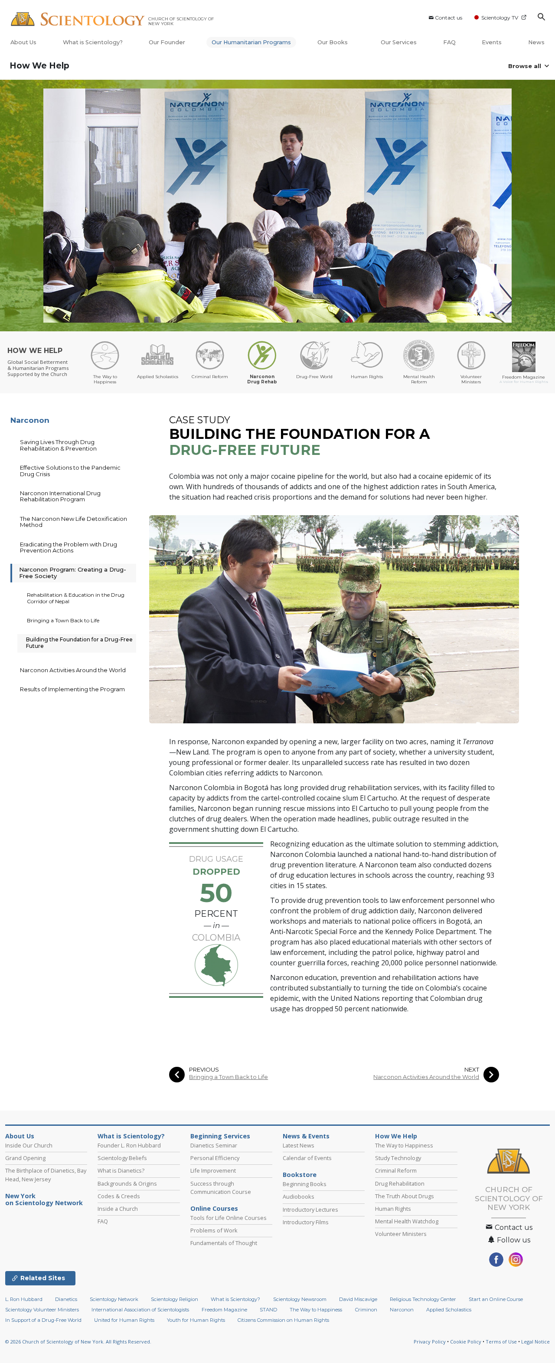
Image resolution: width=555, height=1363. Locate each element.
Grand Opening (25, 1158)
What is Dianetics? (121, 1170)
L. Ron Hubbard (23, 1299)
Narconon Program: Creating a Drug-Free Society (72, 572)
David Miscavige (358, 1299)
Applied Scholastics (448, 1310)
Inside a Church (118, 1209)
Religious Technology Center (423, 1299)
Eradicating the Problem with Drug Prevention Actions (68, 547)
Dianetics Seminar (213, 1145)
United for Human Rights (124, 1320)
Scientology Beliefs (122, 1158)
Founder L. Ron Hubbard (129, 1145)
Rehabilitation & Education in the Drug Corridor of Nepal (75, 598)
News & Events (306, 1136)
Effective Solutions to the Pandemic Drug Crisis (70, 470)
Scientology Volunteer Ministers (42, 1310)
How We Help (39, 66)
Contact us (448, 17)
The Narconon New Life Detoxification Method (73, 521)
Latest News (298, 1145)
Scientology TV (499, 17)
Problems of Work (214, 1230)
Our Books (333, 42)
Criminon (366, 1310)
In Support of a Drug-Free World (43, 1320)
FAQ (449, 42)
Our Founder (167, 42)
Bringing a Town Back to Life (228, 1077)
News (536, 42)
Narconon (29, 420)
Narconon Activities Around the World (426, 1077)
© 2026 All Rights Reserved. (78, 1341)
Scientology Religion (174, 1299)
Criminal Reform (396, 1170)
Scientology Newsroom (299, 1299)
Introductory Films (306, 1222)
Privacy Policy (430, 1341)
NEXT (471, 1069)
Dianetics (66, 1299)
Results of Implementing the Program (72, 689)
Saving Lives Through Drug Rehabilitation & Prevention (58, 444)
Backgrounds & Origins (127, 1183)
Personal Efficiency (214, 1158)
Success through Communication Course (220, 1188)
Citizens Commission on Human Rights (283, 1320)
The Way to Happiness (404, 1145)
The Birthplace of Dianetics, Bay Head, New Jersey (45, 1175)
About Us (23, 42)
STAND (268, 1310)
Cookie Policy (465, 1341)
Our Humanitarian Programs (251, 42)
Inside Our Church (28, 1145)
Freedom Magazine (224, 1310)
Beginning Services (220, 1136)
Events (492, 42)
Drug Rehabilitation (399, 1183)
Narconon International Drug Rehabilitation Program (60, 496)
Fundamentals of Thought (223, 1243)
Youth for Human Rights (196, 1320)
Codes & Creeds (119, 1196)
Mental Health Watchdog (406, 1221)
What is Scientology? (93, 42)
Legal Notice (535, 1341)
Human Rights (393, 1209)
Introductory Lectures (310, 1209)
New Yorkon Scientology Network (44, 1199)
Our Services (399, 42)
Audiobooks (298, 1196)
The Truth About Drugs (404, 1196)
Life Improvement (213, 1170)
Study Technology (398, 1158)
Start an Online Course (496, 1299)
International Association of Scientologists (140, 1310)
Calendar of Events (307, 1158)
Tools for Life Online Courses (228, 1218)
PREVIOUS (204, 1069)
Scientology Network (114, 1299)
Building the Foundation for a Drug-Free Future (79, 642)
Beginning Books (304, 1184)
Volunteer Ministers (401, 1234)
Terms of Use (501, 1341)
